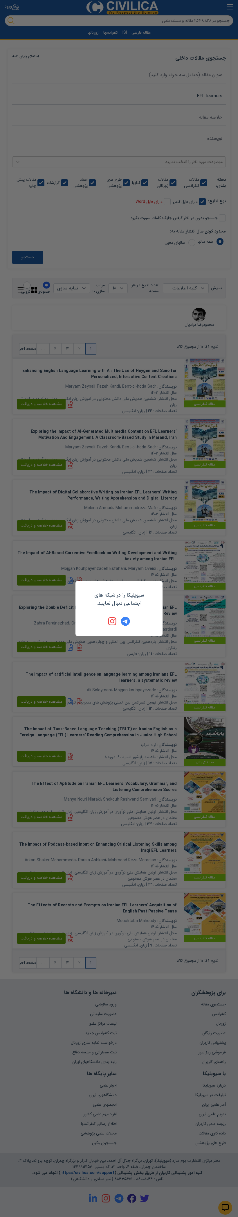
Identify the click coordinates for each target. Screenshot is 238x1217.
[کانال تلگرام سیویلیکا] (125, 621)
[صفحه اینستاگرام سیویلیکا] (112, 621)
